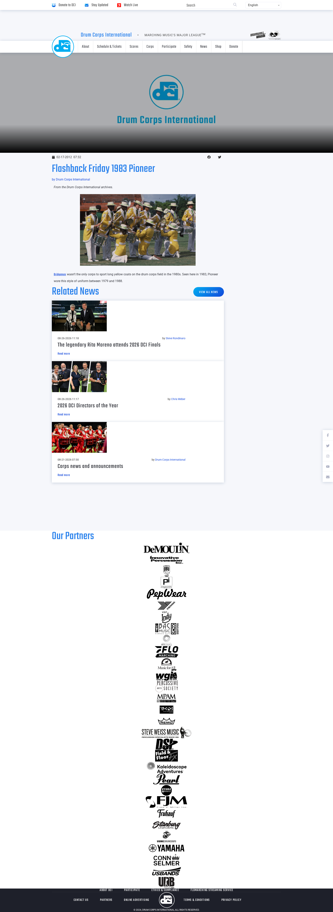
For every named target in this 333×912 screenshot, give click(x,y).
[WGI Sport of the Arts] (166, 675)
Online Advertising (136, 900)
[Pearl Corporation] (166, 779)
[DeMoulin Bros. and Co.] (166, 548)
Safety (188, 47)
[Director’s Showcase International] (166, 744)
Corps (150, 47)
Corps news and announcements (90, 466)
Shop (218, 47)
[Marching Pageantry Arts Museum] (166, 698)
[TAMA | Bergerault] (166, 790)
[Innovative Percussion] (166, 559)
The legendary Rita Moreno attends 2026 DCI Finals (109, 345)
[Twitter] (328, 445)
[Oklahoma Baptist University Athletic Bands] (166, 571)
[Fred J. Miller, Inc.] (166, 802)
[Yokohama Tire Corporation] (166, 605)
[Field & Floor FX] (166, 756)
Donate (233, 47)
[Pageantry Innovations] (166, 582)
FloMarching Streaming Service (212, 890)
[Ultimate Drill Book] (166, 883)
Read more (64, 353)
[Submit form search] (235, 5)
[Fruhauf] (166, 813)
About (85, 47)
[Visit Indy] (166, 617)
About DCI (106, 890)
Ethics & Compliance (165, 890)
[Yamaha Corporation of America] (166, 848)
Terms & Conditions (197, 900)
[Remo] (166, 721)
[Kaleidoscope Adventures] (166, 767)
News (203, 47)
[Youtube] (328, 466)
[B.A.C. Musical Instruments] (166, 629)
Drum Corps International (106, 35)
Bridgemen (60, 274)
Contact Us (81, 900)
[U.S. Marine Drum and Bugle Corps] (166, 836)
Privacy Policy (231, 900)
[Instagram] (328, 456)
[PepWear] (166, 594)
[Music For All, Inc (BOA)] (166, 663)
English (253, 5)
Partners (106, 900)
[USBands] (166, 871)
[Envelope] (328, 477)
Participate (169, 47)
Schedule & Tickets (109, 47)
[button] (209, 157)
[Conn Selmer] (166, 859)
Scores (134, 47)
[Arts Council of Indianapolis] (166, 640)
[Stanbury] (166, 825)
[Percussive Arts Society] (166, 686)
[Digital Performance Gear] (166, 709)
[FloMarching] (166, 652)
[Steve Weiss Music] (166, 732)
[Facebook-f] (328, 435)
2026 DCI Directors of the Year (88, 405)
